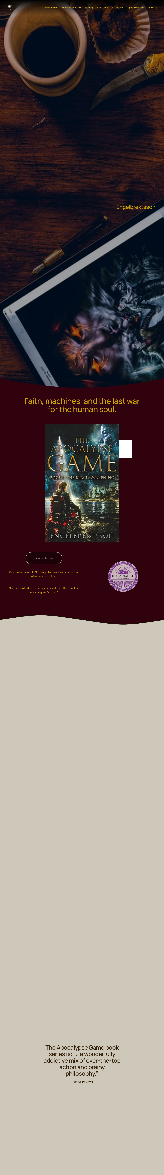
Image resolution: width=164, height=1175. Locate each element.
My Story (120, 7)
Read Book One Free (71, 7)
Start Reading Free (44, 558)
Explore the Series (50, 7)
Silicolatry (88, 7)
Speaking (153, 7)
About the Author (105, 7)
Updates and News (137, 7)
